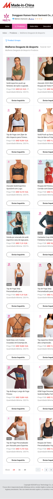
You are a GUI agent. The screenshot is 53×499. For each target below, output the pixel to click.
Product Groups (13, 40)
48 (25, 470)
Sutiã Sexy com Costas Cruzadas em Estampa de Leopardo (16, 343)
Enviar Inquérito (18, 100)
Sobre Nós (34, 26)
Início (7, 26)
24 (14, 470)
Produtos (21, 26)
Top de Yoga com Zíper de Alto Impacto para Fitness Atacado (16, 137)
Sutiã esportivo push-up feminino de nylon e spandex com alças (17, 86)
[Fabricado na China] (19, 5)
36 (19, 470)
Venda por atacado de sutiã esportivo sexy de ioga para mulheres (17, 240)
